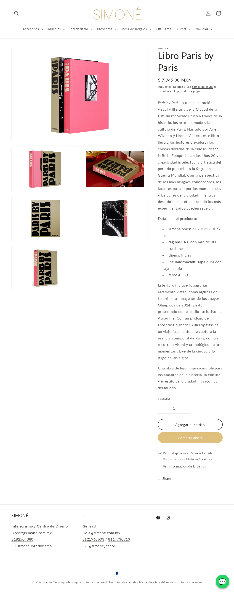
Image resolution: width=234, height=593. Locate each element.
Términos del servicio (162, 582)
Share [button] (166, 479)
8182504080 (22, 539)
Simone (47, 582)
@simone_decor (101, 546)
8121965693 (93, 539)
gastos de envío (202, 86)
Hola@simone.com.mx (101, 532)
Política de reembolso (99, 582)
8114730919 (119, 539)
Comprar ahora (190, 438)
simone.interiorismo (34, 546)
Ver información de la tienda (184, 466)
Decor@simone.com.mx (31, 532)
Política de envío (191, 582)
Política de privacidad (130, 582)
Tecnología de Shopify (67, 582)
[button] (16, 13)
